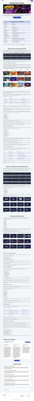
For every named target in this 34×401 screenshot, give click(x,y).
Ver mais (17, 360)
